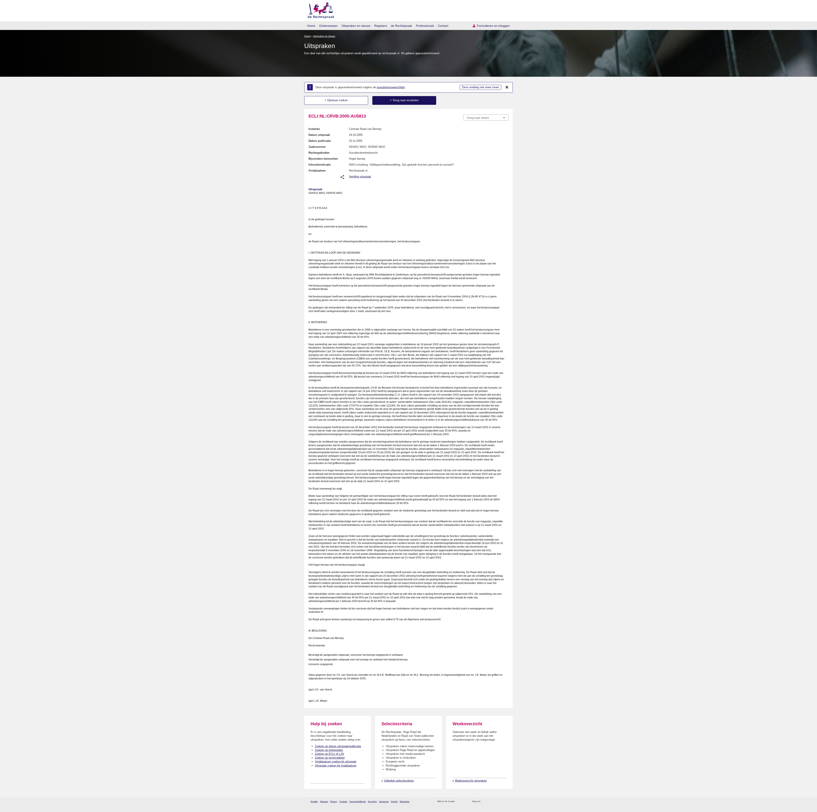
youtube (506, 801)
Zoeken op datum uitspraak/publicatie (338, 746)
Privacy (333, 801)
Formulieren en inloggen (493, 25)
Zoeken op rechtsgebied (329, 757)
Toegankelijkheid (357, 801)
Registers (380, 25)
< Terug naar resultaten (404, 100)
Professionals (425, 25)
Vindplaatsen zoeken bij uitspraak (335, 761)
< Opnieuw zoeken (336, 100)
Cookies (343, 801)
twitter (484, 801)
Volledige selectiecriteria (399, 780)
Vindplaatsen (317, 170)
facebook (489, 801)
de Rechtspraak (401, 25)
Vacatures (384, 801)
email (464, 801)
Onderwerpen (328, 25)
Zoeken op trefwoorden (329, 750)
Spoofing (372, 801)
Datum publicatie (320, 140)
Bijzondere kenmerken (323, 158)
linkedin (500, 801)
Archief (394, 801)
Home (311, 25)
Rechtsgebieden (319, 152)
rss (459, 801)
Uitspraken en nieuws (355, 25)
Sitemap (324, 801)
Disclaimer (405, 801)
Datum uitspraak (319, 134)
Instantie (314, 129)
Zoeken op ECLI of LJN (329, 753)
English (314, 801)
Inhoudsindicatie (320, 164)
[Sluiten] (507, 87)
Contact (443, 25)
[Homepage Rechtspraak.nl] (319, 9)
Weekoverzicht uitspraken (471, 780)
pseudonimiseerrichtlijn (391, 87)
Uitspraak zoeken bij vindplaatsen (335, 765)
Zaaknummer (317, 146)
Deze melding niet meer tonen (480, 87)
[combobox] (486, 117)
